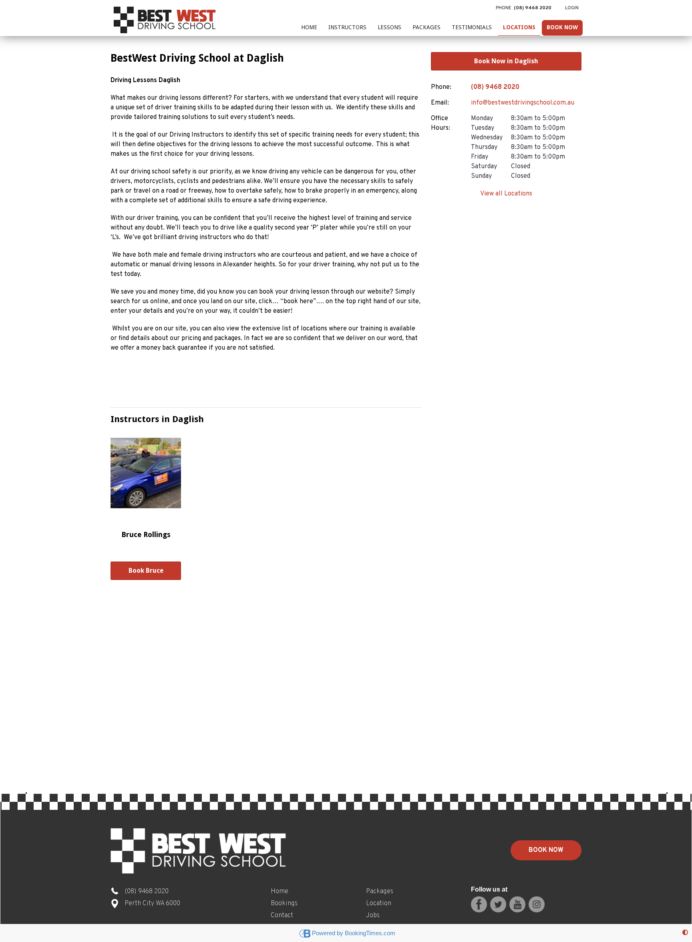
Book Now (562, 27)
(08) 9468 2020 (495, 87)
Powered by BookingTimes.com (353, 933)
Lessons (389, 27)
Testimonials (472, 27)
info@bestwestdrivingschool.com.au (522, 103)
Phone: (441, 87)
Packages (426, 27)
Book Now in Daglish (506, 61)
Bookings (284, 904)
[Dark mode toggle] (685, 933)
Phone (523, 8)
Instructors (347, 27)
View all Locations (506, 194)
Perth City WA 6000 (152, 904)
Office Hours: (440, 123)
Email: (440, 103)
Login (572, 8)
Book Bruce (146, 570)
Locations (519, 27)
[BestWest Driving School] (166, 18)
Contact (282, 916)
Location (378, 904)
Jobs (373, 916)
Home (309, 27)
